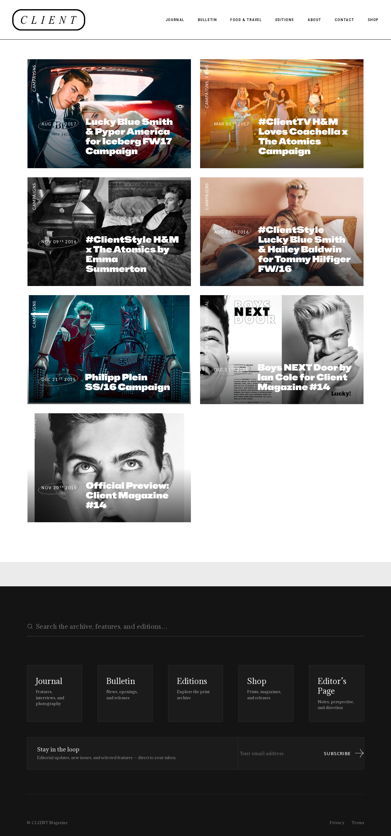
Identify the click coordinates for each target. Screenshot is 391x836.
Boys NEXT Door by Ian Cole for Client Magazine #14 (305, 377)
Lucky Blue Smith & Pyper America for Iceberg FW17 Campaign (129, 136)
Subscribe (337, 753)
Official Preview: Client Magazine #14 (127, 495)
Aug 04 (59, 123)
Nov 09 (59, 241)
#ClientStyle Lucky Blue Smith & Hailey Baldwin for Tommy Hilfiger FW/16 (304, 249)
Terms (358, 822)
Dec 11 (231, 369)
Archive (34, 428)
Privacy (337, 822)
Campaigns (34, 78)
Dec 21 (59, 379)
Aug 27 (231, 232)
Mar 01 (231, 123)
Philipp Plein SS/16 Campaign (127, 382)
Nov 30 (59, 487)
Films (206, 71)
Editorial (206, 312)
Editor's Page (206, 345)
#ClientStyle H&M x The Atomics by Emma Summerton (132, 254)
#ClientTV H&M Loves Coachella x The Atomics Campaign (303, 136)
